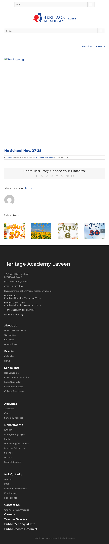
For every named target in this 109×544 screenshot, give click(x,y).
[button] (6, 231)
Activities (10, 403)
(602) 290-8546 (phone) (15, 281)
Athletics (9, 408)
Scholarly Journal (13, 417)
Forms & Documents (15, 488)
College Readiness (14, 391)
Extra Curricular (12, 382)
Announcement (41, 157)
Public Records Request (20, 529)
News (51, 157)
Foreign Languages (14, 434)
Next (99, 46)
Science (8, 452)
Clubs (7, 413)
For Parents (10, 497)
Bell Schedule (11, 372)
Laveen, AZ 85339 (13, 276)
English (8, 429)
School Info (12, 367)
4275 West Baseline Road (16, 273)
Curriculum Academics (16, 377)
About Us (10, 325)
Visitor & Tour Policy (13, 314)
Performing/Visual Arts (16, 443)
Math (7, 439)
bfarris (9, 157)
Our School (10, 335)
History (8, 457)
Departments (13, 425)
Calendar (9, 356)
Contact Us (12, 505)
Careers (9, 514)
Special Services (12, 462)
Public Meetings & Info (19, 524)
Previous (87, 46)
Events (9, 351)
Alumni (8, 479)
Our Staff (9, 339)
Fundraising (10, 493)
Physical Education (14, 448)
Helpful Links (13, 474)
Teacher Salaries (15, 519)
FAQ (6, 484)
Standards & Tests (13, 386)
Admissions (10, 344)
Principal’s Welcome (15, 330)
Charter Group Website (16, 510)
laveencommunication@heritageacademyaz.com (28, 290)
